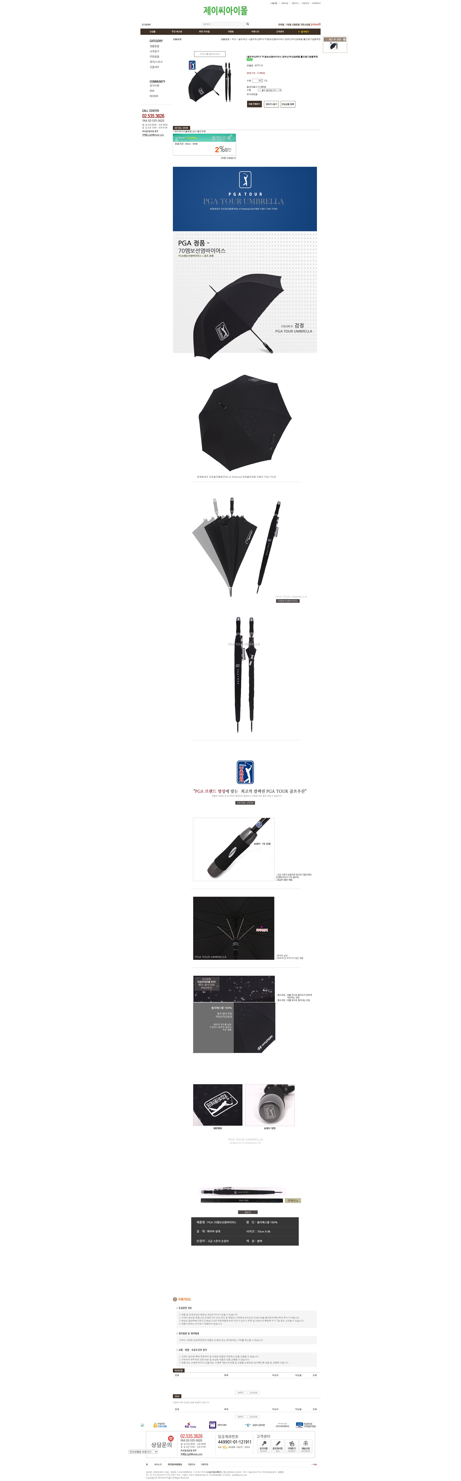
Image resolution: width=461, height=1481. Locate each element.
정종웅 (281, 1472)
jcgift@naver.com (239, 1475)
